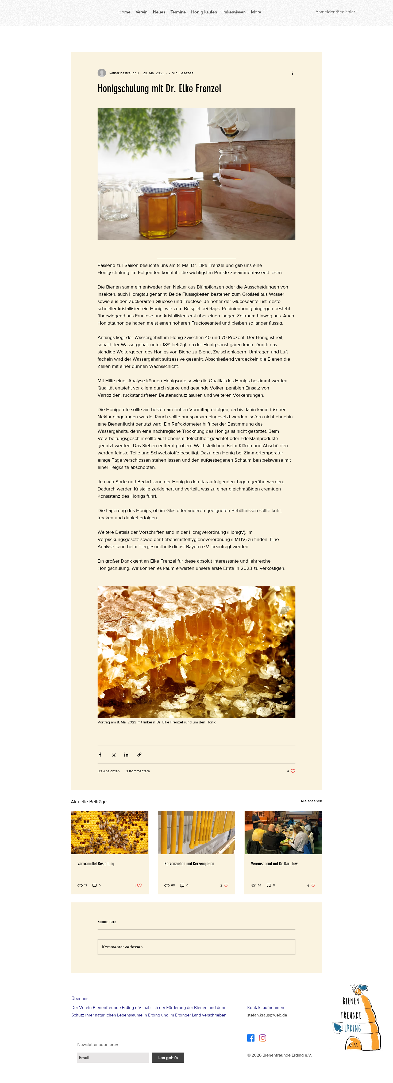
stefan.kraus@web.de (267, 1015)
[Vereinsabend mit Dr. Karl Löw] (283, 832)
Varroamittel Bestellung (96, 864)
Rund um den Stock (198, 36)
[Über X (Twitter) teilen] (113, 754)
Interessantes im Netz (248, 36)
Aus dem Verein (113, 36)
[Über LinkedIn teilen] (126, 754)
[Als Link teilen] (139, 754)
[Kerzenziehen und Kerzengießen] (196, 832)
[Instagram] (262, 1038)
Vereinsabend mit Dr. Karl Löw (274, 864)
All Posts (79, 36)
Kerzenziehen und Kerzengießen (189, 864)
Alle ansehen (311, 801)
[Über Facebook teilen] (100, 754)
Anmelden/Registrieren (337, 11)
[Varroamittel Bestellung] (109, 832)
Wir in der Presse (154, 36)
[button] (315, 36)
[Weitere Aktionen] (292, 73)
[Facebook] (251, 1038)
